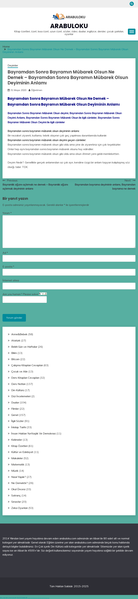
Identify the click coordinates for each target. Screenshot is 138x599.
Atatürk (15, 340)
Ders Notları (18, 384)
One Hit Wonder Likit (22, 597)
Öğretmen (36, 90)
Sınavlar (16, 501)
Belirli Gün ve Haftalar (24, 346)
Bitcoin (15, 359)
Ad (5, 252)
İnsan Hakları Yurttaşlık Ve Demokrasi (33, 433)
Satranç (16, 495)
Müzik (14, 470)
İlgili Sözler (17, 421)
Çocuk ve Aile (19, 371)
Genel (14, 415)
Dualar (15, 402)
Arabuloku (69, 26)
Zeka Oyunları (19, 508)
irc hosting (13, 597)
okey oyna (2, 597)
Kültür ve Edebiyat (22, 452)
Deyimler (13, 65)
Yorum (7, 213)
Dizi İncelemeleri (21, 396)
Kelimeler (16, 439)
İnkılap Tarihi (18, 427)
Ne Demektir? (19, 483)
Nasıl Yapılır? (18, 477)
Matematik (17, 464)
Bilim (14, 353)
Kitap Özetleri (19, 446)
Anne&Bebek (19, 334)
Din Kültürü (17, 390)
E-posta (8, 266)
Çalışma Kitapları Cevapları (27, 365)
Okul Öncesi (18, 489)
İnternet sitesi (11, 280)
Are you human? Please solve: (21, 294)
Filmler (15, 408)
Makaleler (17, 458)
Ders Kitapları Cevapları (25, 377)
